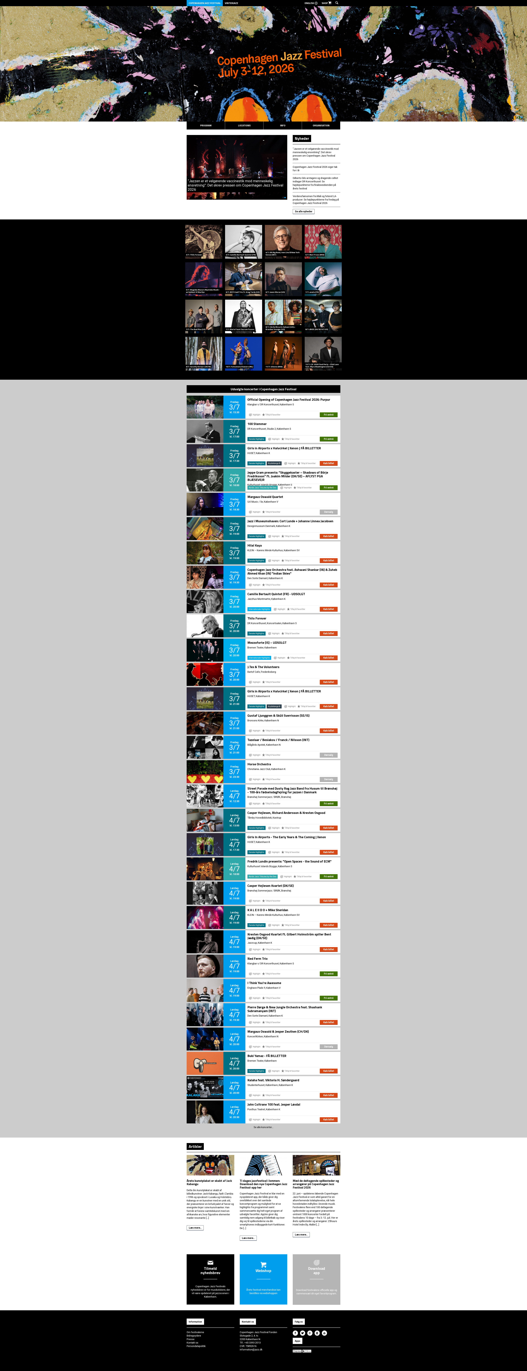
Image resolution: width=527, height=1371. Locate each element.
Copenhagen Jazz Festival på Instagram (317, 1333)
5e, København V (269, 501)
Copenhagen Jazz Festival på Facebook (295, 1333)
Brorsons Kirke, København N (263, 720)
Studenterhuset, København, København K (270, 1085)
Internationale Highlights (259, 609)
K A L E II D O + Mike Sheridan (267, 909)
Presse (190, 1339)
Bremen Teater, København (262, 647)
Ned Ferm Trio (257, 958)
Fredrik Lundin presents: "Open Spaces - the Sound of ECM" (289, 861)
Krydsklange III (274, 463)
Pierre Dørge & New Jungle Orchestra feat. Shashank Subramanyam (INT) (284, 1009)
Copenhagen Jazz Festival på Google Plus (309, 1333)
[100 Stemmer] (205, 427)
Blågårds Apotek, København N (264, 744)
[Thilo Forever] (205, 621)
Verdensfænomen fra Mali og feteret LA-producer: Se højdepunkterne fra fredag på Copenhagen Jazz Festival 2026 (316, 199)
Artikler (195, 1146)
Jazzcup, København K (259, 942)
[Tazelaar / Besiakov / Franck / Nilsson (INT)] (205, 743)
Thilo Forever (256, 618)
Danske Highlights (256, 439)
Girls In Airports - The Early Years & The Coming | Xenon (286, 836)
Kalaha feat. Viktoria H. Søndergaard (273, 1080)
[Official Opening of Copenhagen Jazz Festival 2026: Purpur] (205, 402)
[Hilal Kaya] (205, 548)
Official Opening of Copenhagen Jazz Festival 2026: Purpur (288, 399)
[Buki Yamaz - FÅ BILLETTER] (205, 1059)
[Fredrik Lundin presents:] (205, 864)
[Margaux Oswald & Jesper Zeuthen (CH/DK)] (205, 1034)
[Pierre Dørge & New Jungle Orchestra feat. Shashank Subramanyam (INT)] (205, 1010)
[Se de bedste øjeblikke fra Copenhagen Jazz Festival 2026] (237, 136)
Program (205, 125)
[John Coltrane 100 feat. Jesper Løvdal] (205, 1107)
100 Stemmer (257, 423)
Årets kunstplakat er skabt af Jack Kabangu (209, 1182)
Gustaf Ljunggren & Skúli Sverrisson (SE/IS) (278, 715)
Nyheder (302, 138)
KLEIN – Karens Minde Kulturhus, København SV (273, 550)
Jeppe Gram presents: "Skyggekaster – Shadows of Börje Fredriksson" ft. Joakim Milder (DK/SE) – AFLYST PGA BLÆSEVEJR (287, 476)
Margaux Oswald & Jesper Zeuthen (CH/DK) (278, 1031)
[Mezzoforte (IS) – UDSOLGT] (205, 645)
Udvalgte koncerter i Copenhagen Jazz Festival (263, 389)
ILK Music (252, 501)
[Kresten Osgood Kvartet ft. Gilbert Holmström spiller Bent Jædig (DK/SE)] (205, 937)
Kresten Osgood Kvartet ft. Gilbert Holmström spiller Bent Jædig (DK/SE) (289, 936)
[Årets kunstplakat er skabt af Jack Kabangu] (210, 1177)
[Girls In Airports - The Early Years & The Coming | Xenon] (205, 840)
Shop (325, 3)
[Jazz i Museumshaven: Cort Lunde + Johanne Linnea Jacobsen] (205, 524)
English (310, 3)
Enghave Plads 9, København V (264, 987)
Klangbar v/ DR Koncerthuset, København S (270, 404)
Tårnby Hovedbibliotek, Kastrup (264, 817)
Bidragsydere (194, 1335)
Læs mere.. (195, 1227)
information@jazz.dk (251, 1349)
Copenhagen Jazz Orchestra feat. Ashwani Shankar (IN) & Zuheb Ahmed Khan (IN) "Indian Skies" (292, 571)
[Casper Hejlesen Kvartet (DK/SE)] (205, 888)
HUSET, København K (258, 453)
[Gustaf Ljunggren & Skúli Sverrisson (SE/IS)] (205, 718)
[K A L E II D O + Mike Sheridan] (205, 913)
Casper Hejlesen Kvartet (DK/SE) (270, 885)
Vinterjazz (231, 3)
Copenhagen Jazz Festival (205, 3)
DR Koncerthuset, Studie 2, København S (269, 428)
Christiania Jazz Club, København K (266, 769)
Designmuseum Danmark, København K (268, 526)
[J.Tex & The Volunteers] (205, 670)
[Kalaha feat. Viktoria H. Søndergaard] (205, 1083)
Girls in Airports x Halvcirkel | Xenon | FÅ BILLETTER (284, 448)
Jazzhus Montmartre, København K (266, 598)
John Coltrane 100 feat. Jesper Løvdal (273, 1104)
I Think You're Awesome (264, 982)
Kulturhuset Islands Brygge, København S (269, 866)
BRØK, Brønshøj (282, 796)
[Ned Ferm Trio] (205, 961)
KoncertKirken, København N (262, 1036)
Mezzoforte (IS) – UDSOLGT (267, 642)
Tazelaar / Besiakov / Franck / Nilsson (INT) (278, 739)
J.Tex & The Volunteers (263, 666)
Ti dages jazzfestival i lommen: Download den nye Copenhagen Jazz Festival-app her (263, 1184)
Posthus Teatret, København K (263, 1109)
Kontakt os (192, 1342)
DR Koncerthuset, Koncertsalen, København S (272, 623)
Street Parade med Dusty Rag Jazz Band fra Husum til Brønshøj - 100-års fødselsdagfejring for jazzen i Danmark (292, 790)
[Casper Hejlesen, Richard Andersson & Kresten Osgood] (205, 816)
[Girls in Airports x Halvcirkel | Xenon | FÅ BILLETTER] (205, 451)
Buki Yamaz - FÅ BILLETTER (266, 1055)
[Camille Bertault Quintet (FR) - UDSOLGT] (205, 597)
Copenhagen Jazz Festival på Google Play (306, 1351)
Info (282, 125)
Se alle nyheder (303, 211)
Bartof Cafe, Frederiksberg (261, 671)
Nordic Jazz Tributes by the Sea (262, 488)
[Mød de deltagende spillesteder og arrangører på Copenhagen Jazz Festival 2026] (316, 1177)
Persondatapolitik (196, 1346)
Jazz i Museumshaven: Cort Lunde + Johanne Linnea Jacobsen (290, 521)
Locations (244, 125)
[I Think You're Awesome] (205, 986)
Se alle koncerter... (263, 1127)
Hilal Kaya (254, 545)
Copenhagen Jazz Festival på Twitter (302, 1333)
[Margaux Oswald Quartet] (205, 500)
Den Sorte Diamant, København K (265, 578)
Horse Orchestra (259, 764)
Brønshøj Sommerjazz (259, 796)
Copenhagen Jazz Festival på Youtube (324, 1333)
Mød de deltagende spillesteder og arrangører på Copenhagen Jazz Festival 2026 (316, 1184)
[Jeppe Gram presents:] (205, 475)
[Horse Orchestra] (205, 767)
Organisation (321, 125)
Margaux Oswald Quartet (265, 496)
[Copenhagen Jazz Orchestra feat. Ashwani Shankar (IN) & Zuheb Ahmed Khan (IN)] (205, 572)
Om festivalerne (195, 1332)
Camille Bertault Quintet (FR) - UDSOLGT (276, 593)
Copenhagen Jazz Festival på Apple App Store (297, 1351)
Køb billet (328, 463)
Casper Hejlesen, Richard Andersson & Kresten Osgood (286, 812)
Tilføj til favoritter (272, 415)
